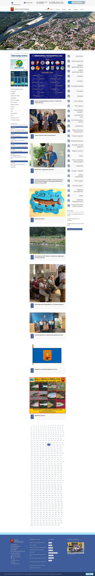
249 (35, 467)
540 (46, 522)
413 (61, 497)
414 (32, 499)
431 (49, 501)
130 (49, 444)
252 (43, 467)
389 (55, 493)
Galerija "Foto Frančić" (15, 95)
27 (55, 427)
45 (31, 432)
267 (55, 470)
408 (47, 497)
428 (40, 501)
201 (58, 457)
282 (34, 474)
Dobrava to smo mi (15, 117)
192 (31, 457)
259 (32, 470)
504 (38, 516)
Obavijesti (64, 9)
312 (58, 478)
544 (58, 522)
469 (32, 510)
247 (61, 465)
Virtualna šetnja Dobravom (17, 89)
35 (41, 429)
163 (46, 451)
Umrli (12, 111)
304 (35, 478)
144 (54, 446)
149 (37, 448)
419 (46, 499)
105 (46, 440)
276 (49, 472)
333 (52, 482)
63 (41, 434)
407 (44, 497)
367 (55, 489)
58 (63, 432)
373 (40, 491)
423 (58, 499)
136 (31, 446)
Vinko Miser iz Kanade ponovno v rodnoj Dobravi (37, 565)
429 (43, 501)
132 (54, 444)
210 (52, 459)
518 (46, 518)
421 (52, 499)
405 (38, 497)
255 (52, 467)
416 (37, 499)
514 (34, 518)
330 (43, 482)
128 (43, 444)
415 (34, 499)
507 (47, 516)
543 (55, 522)
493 (37, 514)
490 (62, 512)
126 (37, 444)
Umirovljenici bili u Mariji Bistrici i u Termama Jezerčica (49, 304)
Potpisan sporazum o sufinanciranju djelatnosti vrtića (49, 335)
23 (45, 427)
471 (37, 510)
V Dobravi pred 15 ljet (15, 119)
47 (36, 432)
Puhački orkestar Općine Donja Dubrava (45, 135)
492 (35, 514)
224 (60, 461)
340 (40, 484)
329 (40, 482)
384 (40, 493)
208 (46, 459)
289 (55, 474)
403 (32, 497)
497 (50, 514)
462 (44, 508)
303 (32, 478)
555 (59, 524)
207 (43, 459)
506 (44, 516)
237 (31, 465)
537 (37, 522)
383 (37, 493)
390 (58, 493)
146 (60, 446)
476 (52, 510)
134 (60, 444)
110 (60, 440)
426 (35, 501)
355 (52, 486)
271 (34, 472)
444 (55, 503)
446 (61, 503)
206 (40, 459)
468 (62, 508)
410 (53, 497)
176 (51, 453)
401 (58, 495)
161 (40, 451)
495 (44, 514)
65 (46, 434)
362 (40, 489)
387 (49, 493)
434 (58, 501)
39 (50, 429)
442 (49, 503)
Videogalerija (13, 97)
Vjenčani (12, 106)
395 (40, 495)
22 (43, 427)
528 (43, 520)
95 (51, 438)
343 (49, 484)
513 (31, 518)
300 (55, 476)
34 (38, 429)
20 (38, 427)
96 (53, 438)
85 (60, 436)
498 (53, 514)
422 (55, 499)
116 (43, 442)
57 (60, 432)
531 (52, 520)
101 (34, 440)
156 (57, 448)
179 (60, 453)
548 (38, 524)
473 (43, 510)
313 (61, 478)
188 (52, 455)
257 (58, 467)
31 (31, 429)
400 (55, 495)
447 (32, 505)
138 (37, 446)
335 (57, 482)
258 (61, 467)
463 (47, 508)
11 (50, 425)
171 (37, 453)
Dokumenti (76, 9)
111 (63, 440)
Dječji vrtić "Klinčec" (15, 104)
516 (40, 518)
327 (34, 482)
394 (37, 495)
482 (38, 512)
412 (58, 497)
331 (46, 482)
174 (46, 453)
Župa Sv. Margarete (15, 100)
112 (31, 442)
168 (60, 451)
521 (55, 518)
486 (50, 512)
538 (40, 522)
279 (57, 472)
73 (31, 436)
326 (32, 482)
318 (43, 480)
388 (52, 493)
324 (60, 480)
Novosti (46, 9)
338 (34, 484)
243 (49, 465)
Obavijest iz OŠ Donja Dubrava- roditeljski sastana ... (38, 547)
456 (59, 505)
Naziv (70, 2)
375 (46, 491)
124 (31, 444)
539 (43, 522)
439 (40, 503)
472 (40, 510)
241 (43, 465)
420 (49, 499)
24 (48, 427)
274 (43, 472)
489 (59, 512)
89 (36, 438)
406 (41, 497)
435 (61, 501)
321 (51, 480)
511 (58, 516)
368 (58, 489)
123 (62, 442)
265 (49, 470)
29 (60, 427)
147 (31, 448)
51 (46, 432)
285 (43, 474)
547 (35, 524)
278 (55, 472)
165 (52, 451)
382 (34, 493)
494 (41, 514)
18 (33, 427)
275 (46, 472)
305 (37, 478)
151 (43, 448)
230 (43, 463)
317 (40, 480)
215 (34, 461)
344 (52, 484)
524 (32, 520)
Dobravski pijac (14, 113)
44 (62, 429)
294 (37, 476)
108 (55, 440)
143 (51, 446)
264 (46, 470)
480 (32, 512)
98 (58, 438)
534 (61, 520)
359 (32, 489)
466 (56, 508)
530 (49, 520)
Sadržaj (83, 2)
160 (37, 451)
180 (63, 453)
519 (49, 518)
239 (37, 465)
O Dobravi (57, 9)
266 (52, 470)
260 (35, 470)
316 (37, 480)
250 (38, 467)
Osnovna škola (14, 102)
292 (32, 476)
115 (40, 442)
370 (32, 491)
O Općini (51, 9)
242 (46, 465)
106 (49, 440)
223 (57, 461)
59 (31, 434)
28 (57, 427)
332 (49, 482)
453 (50, 505)
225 (63, 461)
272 (37, 472)
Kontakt (81, 9)
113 (34, 442)
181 (31, 455)
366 (52, 489)
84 (58, 436)
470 (35, 510)
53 (51, 432)
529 (46, 520)
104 (43, 440)
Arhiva (12, 115)
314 (31, 480)
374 (43, 491)
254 (49, 467)
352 (43, 486)
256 (55, 467)
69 (56, 434)
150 (40, 448)
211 (55, 459)
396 (43, 495)
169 (32, 453)
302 (61, 476)
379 (57, 491)
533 (58, 520)
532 (55, 520)
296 (43, 476)
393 (34, 495)
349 (35, 486)
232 (49, 463)
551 (47, 524)
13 (55, 425)
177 (54, 453)
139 (40, 446)
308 (46, 478)
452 (47, 505)
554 (56, 524)
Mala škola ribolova (40, 218)
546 (32, 524)
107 (52, 440)
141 (46, 446)
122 (59, 442)
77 (41, 436)
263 (43, 470)
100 (32, 440)
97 (56, 438)
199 (52, 457)
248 (32, 467)
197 (46, 457)
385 (43, 493)
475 (49, 510)
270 (32, 472)
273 (40, 472)
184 (40, 455)
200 (55, 457)
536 (35, 522)
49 (41, 432)
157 (60, 448)
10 (48, 425)
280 (60, 472)
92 (43, 438)
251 (40, 467)
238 (34, 465)
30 (62, 427)
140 (43, 446)
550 (44, 524)
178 (57, 453)
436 (32, 503)
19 (36, 427)
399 (52, 495)
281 (31, 474)
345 (55, 484)
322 (54, 480)
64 (43, 434)
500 (59, 514)
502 (32, 516)
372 (37, 491)
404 (35, 497)
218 (43, 461)
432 (52, 501)
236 (60, 463)
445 (58, 503)
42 (57, 429)
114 (37, 442)
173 (43, 453)
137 (34, 446)
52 (48, 432)
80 (48, 436)
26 (52, 427)
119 (51, 442)
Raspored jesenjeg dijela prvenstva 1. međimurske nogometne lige (48, 101)
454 (53, 505)
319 (46, 480)
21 (40, 427)
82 (53, 436)
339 (37, 484)
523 (61, 518)
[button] (55, 574)
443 (52, 503)
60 (34, 434)
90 (38, 438)
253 (46, 467)
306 (40, 478)
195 (40, 457)
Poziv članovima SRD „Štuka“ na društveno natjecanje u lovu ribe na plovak (49, 256)
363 (43, 489)
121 (57, 442)
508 (50, 516)
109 (57, 440)
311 (55, 478)
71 (60, 434)
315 (34, 480)
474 (46, 510)
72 (63, 434)
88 (34, 438)
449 (38, 505)
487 (53, 512)
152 (46, 448)
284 (40, 474)
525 (35, 520)
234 (55, 463)
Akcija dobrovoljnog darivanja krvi (35, 567)
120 (54, 442)
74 (33, 436)
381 (31, 493)
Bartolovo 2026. (32, 552)
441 (46, 503)
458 (32, 508)
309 (49, 478)
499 (56, 514)
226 (32, 463)
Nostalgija (13, 93)
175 (48, 453)
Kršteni (12, 109)
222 (54, 461)
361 (37, 489)
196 (43, 457)
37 (45, 429)
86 (62, 436)
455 (56, 505)
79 (45, 436)
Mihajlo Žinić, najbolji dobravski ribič (44, 169)
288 (52, 474)
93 (46, 438)
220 (49, 461)
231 (46, 463)
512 (61, 516)
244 (52, 465)
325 (63, 480)
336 (60, 482)
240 (40, 465)
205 (37, 459)
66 (48, 434)
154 (52, 448)
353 (46, 486)
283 (37, 474)
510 (56, 516)
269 (61, 470)
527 (40, 520)
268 (58, 470)
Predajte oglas (79, 229)
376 (49, 491)
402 (61, 495)
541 (49, 522)
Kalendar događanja (53, 552)
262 (40, 470)
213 (61, 459)
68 (53, 434)
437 (35, 503)
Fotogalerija (13, 91)
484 (44, 512)
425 (32, 501)
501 (62, 514)
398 (49, 495)
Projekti (69, 9)
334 (55, 482)
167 (57, 451)
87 (31, 438)
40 (53, 429)
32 (33, 429)
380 (60, 491)
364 (46, 489)
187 (49, 455)
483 (41, 512)
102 (37, 440)
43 (60, 429)
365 (49, 489)
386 (46, 493)
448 (35, 505)
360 (35, 489)
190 (57, 455)
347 (61, 484)
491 (32, 514)
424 (61, 499)
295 (40, 476)
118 (48, 442)
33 (36, 429)
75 (36, 436)
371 (34, 491)
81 (50, 436)
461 (41, 508)
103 (40, 440)
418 (43, 499)
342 (46, 484)
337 (31, 484)
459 (35, 508)
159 (34, 451)
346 (58, 484)
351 (40, 486)
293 (34, 476)
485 (47, 512)
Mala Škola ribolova (40, 415)
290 (58, 474)
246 (58, 465)
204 (35, 459)
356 (55, 486)
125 (34, 444)
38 (48, 429)
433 (55, 501)
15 (60, 425)
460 (38, 508)
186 (46, 455)
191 (60, 455)
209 (49, 459)
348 (32, 486)
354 (49, 486)
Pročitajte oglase (71, 229)
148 (34, 448)
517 (43, 518)
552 (50, 524)
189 (55, 455)
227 (34, 463)
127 (40, 444)
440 (43, 503)
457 (62, 505)
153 (49, 448)
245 (55, 465)
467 (59, 508)
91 (41, 438)
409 (50, 497)
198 (49, 457)
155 (55, 448)
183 (37, 455)
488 (56, 512)
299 (52, 476)
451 (44, 505)
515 (37, 518)
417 (40, 499)
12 (53, 425)
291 (61, 474)
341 (43, 484)
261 (37, 470)
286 (46, 474)
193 (34, 457)
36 (43, 429)
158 (32, 451)
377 (52, 491)
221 (51, 461)
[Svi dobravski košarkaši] (75, 547)
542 (52, 522)
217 (40, 461)
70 (58, 434)
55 (56, 432)
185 (43, 455)
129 (46, 444)
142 (49, 446)
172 (40, 453)
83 (55, 436)
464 (50, 508)
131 (51, 444)
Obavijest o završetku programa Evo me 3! (46, 369)
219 (46, 461)
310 (52, 478)
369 (61, 489)
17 (31, 427)
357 (58, 486)
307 (43, 478)
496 (47, 514)
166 (55, 451)
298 (49, 476)
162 (43, 451)
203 (32, 459)
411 (55, 497)
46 (34, 432)
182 (34, 455)
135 (63, 444)
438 (37, 503)
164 (49, 451)
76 (38, 436)
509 (53, 516)
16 (62, 425)
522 (58, 518)
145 (57, 446)
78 (43, 436)
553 (53, 524)
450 (41, 505)
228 (37, 463)
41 (55, 429)
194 (37, 457)
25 (50, 427)
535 (32, 522)
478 (58, 510)
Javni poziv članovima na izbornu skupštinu (37, 549)
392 (32, 495)
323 (57, 480)
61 (36, 434)
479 (61, 510)
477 (55, 510)
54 (53, 432)
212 (58, 459)
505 (41, 516)
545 (61, 522)
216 (37, 461)
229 (40, 463)
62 (38, 434)
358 (61, 486)
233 (52, 463)
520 (52, 518)
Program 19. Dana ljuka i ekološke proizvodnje (37, 542)
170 (34, 453)
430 (46, 501)
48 (38, 432)
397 (46, 495)
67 (51, 434)
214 (31, 461)
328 (37, 482)
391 (61, 493)
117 (45, 442)
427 (37, 501)
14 (57, 425)
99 (60, 438)
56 (58, 432)
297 (46, 476)
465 (53, 508)
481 (35, 512)
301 (58, 476)
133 (57, 444)
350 (38, 486)
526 (38, 520)
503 (35, 516)
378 (55, 491)
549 (41, 524)
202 (61, 457)
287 (49, 474)
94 (48, 438)
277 (52, 472)
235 (57, 463)
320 (49, 480)
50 (43, 432)
